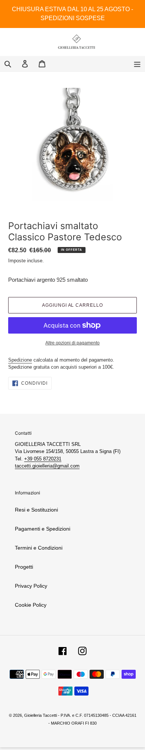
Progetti (24, 567)
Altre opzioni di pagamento (72, 343)
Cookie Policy (30, 605)
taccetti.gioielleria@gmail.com (47, 466)
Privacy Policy (31, 586)
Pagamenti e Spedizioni (42, 529)
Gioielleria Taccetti (40, 715)
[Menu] (137, 63)
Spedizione (20, 360)
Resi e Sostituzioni (36, 510)
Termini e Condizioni (38, 548)
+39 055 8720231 (42, 459)
